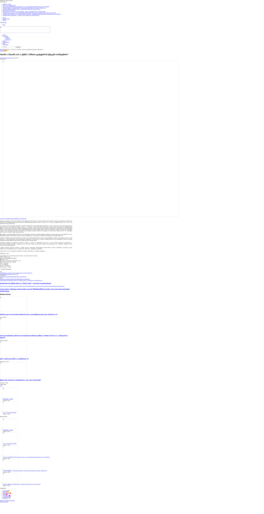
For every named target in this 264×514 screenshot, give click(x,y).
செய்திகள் (5, 36)
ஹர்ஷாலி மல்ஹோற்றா (27, 273)
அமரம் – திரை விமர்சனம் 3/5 (9, 5)
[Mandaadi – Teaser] (10, 397)
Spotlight (2, 50)
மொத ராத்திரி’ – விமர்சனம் (9, 10)
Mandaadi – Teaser (7, 4)
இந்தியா (7, 37)
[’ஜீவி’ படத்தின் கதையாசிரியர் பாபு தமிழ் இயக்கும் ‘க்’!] (13, 355)
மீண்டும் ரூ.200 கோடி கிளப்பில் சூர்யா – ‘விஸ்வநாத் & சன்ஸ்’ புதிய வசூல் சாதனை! (21, 9)
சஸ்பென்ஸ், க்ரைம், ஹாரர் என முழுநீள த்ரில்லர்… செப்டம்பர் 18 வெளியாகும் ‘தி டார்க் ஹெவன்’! (24, 11)
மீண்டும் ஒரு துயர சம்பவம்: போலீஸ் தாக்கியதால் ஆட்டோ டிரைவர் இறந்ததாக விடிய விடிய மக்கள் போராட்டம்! (28, 314)
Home (1, 49)
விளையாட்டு (8, 39)
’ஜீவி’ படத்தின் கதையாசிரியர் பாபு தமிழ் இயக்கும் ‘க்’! (14, 359)
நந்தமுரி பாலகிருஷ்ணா (17, 273)
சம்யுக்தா (9, 273)
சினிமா (4, 41)
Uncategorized (6, 497)
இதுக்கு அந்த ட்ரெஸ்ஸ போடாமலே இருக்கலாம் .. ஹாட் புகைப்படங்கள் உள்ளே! (20, 380)
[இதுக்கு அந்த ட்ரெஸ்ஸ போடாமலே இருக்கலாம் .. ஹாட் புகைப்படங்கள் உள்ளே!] (13, 377)
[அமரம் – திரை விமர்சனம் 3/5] (10, 411)
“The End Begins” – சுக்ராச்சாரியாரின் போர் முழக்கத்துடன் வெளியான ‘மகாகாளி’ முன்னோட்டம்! (24, 7)
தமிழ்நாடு (8, 38)
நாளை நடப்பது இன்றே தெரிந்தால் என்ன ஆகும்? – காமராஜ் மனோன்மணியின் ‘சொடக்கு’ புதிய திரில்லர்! (26, 6)
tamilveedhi (2, 58)
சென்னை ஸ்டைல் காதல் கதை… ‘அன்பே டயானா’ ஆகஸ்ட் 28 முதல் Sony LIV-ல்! (21, 15)
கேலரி (4, 43)
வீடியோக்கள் (5, 44)
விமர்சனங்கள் (6, 42)
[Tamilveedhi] (3, 22)
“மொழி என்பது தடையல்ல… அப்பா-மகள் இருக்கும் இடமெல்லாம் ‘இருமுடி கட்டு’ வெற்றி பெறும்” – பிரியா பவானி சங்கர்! (29, 12)
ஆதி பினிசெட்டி (3, 273)
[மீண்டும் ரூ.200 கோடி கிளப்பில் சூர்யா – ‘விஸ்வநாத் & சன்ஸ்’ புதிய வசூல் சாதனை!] (10, 482)
